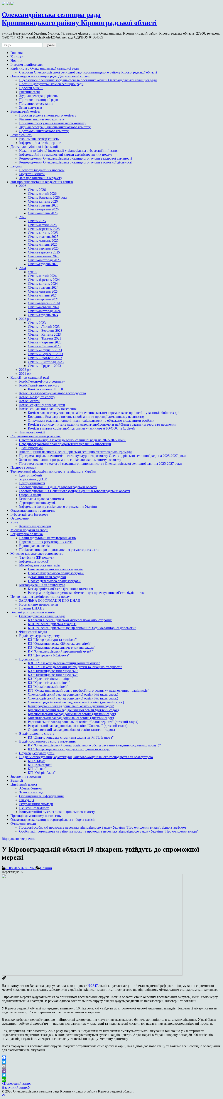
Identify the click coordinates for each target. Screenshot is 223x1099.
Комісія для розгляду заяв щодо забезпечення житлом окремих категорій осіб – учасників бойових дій (103, 413)
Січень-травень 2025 (43, 236)
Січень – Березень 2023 (45, 330)
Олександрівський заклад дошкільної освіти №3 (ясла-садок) (73, 694)
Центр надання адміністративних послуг (40, 596)
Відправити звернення (18, 839)
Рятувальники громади (36, 804)
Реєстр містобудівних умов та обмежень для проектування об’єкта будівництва (86, 592)
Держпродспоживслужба (37, 503)
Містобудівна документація (39, 565)
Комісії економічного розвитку (42, 381)
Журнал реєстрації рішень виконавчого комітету (55, 127)
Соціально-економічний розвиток (35, 436)
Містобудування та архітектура (42, 585)
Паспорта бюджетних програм (41, 170)
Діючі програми (31, 448)
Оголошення (19, 518)
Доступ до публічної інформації (34, 146)
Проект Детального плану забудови (54, 581)
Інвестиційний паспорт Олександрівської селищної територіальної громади (75, 452)
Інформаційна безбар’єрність (40, 143)
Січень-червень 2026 (43, 209)
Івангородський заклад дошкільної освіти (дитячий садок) (71, 706)
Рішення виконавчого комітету (42, 119)
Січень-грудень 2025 (43, 264)
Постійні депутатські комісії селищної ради (51, 84)
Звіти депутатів (30, 107)
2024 (22, 268)
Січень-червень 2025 (43, 240)
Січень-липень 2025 (42, 244)
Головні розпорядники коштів (32, 612)
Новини (16, 60)
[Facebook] (111, 1058)
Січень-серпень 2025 (43, 248)
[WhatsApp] (111, 1079)
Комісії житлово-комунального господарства (52, 393)
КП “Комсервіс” (40, 765)
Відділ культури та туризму (39, 636)
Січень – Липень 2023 (44, 346)
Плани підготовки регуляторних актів (47, 538)
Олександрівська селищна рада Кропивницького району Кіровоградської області (79, 19)
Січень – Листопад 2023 (46, 362)
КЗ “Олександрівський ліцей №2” (53, 675)
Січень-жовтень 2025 (43, 256)
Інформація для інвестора (29, 514)
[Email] (111, 1066)
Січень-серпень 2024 (43, 299)
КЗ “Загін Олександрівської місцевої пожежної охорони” (70, 620)
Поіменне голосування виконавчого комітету (52, 123)
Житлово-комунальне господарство (36, 553)
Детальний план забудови (47, 577)
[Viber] (111, 1071)
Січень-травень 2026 (43, 205)
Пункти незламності (34, 808)
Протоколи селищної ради (38, 100)
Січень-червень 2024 (43, 291)
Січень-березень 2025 (44, 229)
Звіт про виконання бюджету (40, 178)
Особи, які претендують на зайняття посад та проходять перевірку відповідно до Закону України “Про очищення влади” (108, 831)
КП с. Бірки (36, 761)
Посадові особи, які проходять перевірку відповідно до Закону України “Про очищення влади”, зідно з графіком (102, 827)
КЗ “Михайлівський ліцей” (48, 686)
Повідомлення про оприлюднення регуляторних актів (59, 549)
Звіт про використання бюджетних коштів (41, 182)
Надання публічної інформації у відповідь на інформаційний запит (69, 150)
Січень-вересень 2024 (44, 303)
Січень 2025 (37, 221)
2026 (22, 186)
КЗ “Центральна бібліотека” (48, 655)
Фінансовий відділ (33, 632)
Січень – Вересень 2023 (45, 354)
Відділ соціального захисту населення (47, 741)
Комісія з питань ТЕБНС (46, 389)
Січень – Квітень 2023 (44, 334)
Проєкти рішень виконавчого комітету (47, 115)
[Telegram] (111, 1075)
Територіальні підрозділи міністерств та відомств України (53, 471)
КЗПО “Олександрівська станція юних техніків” (64, 663)
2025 (22, 217)
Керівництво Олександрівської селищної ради (44, 68)
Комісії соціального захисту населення (47, 409)
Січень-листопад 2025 (44, 260)
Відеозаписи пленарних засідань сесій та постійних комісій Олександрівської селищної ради (88, 80)
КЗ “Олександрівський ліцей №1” (53, 671)
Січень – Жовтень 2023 (45, 358)
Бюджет (16, 166)
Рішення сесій (29, 92)
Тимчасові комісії (32, 432)
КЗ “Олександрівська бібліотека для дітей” (59, 643)
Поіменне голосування (36, 103)
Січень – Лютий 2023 (44, 326)
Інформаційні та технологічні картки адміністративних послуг (65, 154)
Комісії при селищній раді (29, 377)
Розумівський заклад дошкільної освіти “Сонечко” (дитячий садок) (77, 726)
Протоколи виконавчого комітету (44, 131)
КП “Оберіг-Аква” (42, 772)
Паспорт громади (23, 467)
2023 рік (25, 319)
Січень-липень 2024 (42, 295)
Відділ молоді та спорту (36, 733)
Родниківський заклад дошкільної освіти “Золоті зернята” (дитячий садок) (83, 722)
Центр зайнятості (32, 483)
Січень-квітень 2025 (43, 233)
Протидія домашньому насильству (35, 816)
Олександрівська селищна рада (42, 616)
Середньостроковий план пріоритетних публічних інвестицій (65, 444)
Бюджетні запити (32, 174)
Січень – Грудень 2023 (44, 366)
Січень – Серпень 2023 (45, 350)
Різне (14, 522)
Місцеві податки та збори (29, 530)
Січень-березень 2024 (44, 279)
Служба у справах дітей (36, 753)
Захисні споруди (31, 792)
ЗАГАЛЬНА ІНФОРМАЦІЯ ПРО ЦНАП (49, 600)
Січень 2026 (37, 189)
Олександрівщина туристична (32, 510)
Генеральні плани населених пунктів (55, 569)
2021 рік (25, 373)
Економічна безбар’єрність (39, 139)
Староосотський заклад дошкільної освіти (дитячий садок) (71, 729)
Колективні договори (35, 526)
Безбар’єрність (21, 135)
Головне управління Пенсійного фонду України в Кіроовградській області (74, 491)
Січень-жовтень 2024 (43, 307)
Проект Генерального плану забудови (56, 573)
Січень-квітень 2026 (43, 201)
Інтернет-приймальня (26, 64)
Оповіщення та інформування (41, 796)
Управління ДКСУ (33, 479)
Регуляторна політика (26, 534)
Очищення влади (23, 823)
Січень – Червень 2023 (44, 342)
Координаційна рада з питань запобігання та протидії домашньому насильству (86, 416)
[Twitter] (111, 1062)
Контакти (17, 56)
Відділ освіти (29, 659)
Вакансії (16, 780)
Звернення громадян (25, 776)
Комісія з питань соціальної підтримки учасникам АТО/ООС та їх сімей (81, 428)
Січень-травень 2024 (43, 287)
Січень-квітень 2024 (43, 283)
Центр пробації (30, 475)
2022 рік (25, 369)
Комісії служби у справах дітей (42, 405)
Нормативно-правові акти (38, 604)
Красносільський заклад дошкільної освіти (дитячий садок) (72, 714)
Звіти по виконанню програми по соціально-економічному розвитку (70, 459)
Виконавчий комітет (25, 111)
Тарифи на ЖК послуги (36, 557)
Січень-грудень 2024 (43, 315)
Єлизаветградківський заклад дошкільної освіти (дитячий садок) (76, 702)
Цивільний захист (23, 784)
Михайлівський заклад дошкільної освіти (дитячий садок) (71, 718)
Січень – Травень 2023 (44, 338)
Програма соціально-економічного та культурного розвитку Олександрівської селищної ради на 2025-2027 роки (102, 456)
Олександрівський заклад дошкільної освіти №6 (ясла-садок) (73, 698)
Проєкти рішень (31, 88)
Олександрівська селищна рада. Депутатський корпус (50, 76)
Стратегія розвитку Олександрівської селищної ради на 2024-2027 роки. (72, 440)
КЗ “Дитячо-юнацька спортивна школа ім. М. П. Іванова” (70, 737)
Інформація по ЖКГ (34, 561)
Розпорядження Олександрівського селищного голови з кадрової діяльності (75, 158)
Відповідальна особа (34, 546)
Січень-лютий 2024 (42, 276)
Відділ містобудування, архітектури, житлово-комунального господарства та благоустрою (86, 757)
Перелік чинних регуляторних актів (46, 542)
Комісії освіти (29, 401)
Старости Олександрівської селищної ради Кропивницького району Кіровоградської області (88, 72)
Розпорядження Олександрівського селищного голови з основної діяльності (75, 162)
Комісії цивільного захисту (39, 385)
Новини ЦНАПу (31, 608)
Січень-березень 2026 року (48, 197)
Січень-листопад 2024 (44, 311)
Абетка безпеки (30, 788)
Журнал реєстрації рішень (38, 96)
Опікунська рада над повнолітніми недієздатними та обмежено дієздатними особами (91, 420)
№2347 (93, 985)
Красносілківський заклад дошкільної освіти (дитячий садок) (73, 710)
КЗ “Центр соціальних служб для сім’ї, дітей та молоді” (69, 749)
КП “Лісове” (37, 769)
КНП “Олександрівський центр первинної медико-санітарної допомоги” (82, 628)
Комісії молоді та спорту (37, 397)
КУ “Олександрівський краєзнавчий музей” (60, 651)
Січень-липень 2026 (42, 213)
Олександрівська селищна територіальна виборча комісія (52, 819)
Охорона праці (30, 495)
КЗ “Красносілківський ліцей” (50, 679)
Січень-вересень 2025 (44, 252)
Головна (16, 53)
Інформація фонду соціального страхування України (58, 506)
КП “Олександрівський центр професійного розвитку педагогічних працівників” (88, 690)
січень (32, 272)
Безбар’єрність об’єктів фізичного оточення (60, 589)
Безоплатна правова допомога (41, 499)
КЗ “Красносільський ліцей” (49, 682)
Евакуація (26, 800)
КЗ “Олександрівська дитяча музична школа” (61, 647)
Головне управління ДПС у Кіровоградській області (58, 487)
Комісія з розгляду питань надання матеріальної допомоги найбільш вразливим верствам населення (102, 424)
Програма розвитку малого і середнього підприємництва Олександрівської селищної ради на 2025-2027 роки (100, 463)
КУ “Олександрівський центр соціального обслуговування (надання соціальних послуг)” (94, 745)
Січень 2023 (37, 323)
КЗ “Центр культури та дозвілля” (52, 639)
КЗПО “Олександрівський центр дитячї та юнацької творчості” (75, 667)
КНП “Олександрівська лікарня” (52, 624)
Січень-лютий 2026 (42, 193)
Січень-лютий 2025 (42, 225)
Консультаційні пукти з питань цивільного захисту (57, 812)
